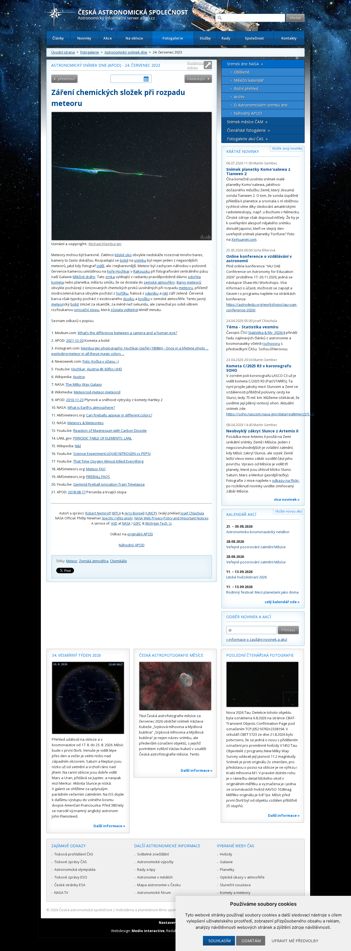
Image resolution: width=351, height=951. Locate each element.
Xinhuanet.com (243, 239)
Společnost (254, 38)
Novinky (84, 38)
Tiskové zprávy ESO (70, 877)
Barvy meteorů (189, 282)
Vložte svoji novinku (287, 148)
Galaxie (226, 861)
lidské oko (123, 254)
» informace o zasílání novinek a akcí (256, 639)
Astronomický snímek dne (125, 52)
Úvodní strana (63, 52)
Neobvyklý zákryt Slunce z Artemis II (262, 430)
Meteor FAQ (96, 468)
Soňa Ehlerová (264, 250)
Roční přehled (246, 88)
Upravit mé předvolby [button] (295, 940)
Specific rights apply (117, 518)
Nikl (78, 445)
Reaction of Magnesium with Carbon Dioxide (110, 430)
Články (58, 38)
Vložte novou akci (288, 511)
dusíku (128, 298)
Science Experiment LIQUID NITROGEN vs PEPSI (112, 453)
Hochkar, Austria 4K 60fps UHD (96, 369)
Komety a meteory (235, 892)
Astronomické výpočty (155, 861)
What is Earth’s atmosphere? (91, 407)
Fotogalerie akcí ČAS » (247, 138)
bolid (124, 260)
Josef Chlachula (192, 513)
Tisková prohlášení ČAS (73, 854)
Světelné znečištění (153, 854)
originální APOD (140, 534)
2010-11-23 (75, 399)
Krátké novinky (242, 151)
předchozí (66, 78)
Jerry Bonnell (135, 513)
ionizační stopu (86, 309)
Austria (79, 376)
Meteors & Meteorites (85, 422)
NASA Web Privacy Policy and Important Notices (171, 518)
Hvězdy (226, 854)
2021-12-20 (75, 340)
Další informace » (109, 825)
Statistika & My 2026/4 (266, 332)
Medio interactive (148, 930)
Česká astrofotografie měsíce (171, 655)
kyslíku (144, 298)
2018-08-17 (77, 492)
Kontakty (289, 38)
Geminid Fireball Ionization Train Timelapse (109, 484)
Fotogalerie (173, 38)
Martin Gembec (265, 163)
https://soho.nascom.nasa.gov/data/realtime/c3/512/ (270, 414)
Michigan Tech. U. (158, 523)
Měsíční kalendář (249, 80)
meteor (57, 304)
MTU (116, 513)
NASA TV (61, 892)
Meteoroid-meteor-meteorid (97, 392)
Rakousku (141, 271)
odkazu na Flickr (285, 480)
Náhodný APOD (132, 544)
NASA (126, 523)
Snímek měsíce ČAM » (247, 121)
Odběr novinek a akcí (248, 616)
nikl (165, 293)
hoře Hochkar (118, 271)
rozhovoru (271, 343)
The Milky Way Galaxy (84, 384)
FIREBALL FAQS (98, 476)
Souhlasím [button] (219, 940)
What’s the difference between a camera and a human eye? (127, 332)
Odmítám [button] (251, 940)
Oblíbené (242, 72)
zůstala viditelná (124, 309)
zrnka (110, 276)
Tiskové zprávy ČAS (70, 861)
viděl (100, 265)
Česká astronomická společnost (85, 909)
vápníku (151, 293)
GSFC (137, 523)
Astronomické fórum (154, 892)
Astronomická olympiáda (74, 869)
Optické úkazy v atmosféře (242, 877)
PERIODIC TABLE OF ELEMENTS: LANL (102, 438)
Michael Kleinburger (105, 243)
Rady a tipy (146, 869)
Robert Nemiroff (98, 513)
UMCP (151, 513)
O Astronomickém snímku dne (261, 105)
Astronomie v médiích (155, 877)
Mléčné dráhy (84, 276)
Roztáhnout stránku (195, 65)
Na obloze (134, 38)
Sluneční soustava (235, 884)
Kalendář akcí (241, 514)
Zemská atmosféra (93, 561)
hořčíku (122, 293)
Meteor (71, 561)
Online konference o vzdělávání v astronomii (259, 258)
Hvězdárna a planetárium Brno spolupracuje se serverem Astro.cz (171, 909)
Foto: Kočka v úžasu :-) (101, 361)
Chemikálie (118, 561)
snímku (140, 260)
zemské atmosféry (159, 282)
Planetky (227, 869)
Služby (205, 38)
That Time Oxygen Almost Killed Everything (108, 461)
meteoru (186, 287)
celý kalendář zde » (282, 601)
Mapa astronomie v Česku (159, 884)
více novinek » (287, 499)
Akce (107, 38)
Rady (226, 38)
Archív (239, 96)
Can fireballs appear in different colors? (119, 415)
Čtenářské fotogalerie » (248, 130)
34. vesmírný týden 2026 (76, 655)
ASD (114, 523)
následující (196, 78)
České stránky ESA (69, 884)
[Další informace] (88, 698)
